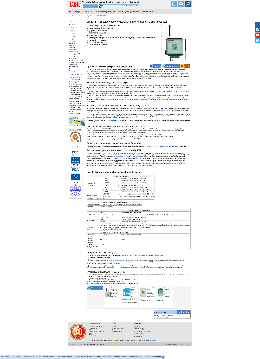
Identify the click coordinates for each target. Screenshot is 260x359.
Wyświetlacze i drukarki (76, 69)
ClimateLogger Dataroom (77, 92)
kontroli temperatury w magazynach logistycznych (128, 156)
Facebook (132, 340)
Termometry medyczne (76, 60)
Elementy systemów (75, 109)
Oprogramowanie (172, 66)
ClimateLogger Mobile (76, 88)
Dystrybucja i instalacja (96, 331)
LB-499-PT (72, 39)
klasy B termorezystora (151, 267)
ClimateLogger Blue (75, 101)
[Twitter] (257, 42)
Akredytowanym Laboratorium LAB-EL (120, 260)
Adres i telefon (93, 330)
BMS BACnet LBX (74, 114)
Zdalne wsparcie (94, 335)
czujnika (160, 255)
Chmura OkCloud (74, 77)
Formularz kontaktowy (96, 326)
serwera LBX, (111, 120)
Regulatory (72, 49)
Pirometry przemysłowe (76, 62)
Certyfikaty (137, 326)
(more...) (73, 26)
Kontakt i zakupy (148, 12)
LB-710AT (72, 38)
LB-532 (72, 29)
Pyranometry (73, 64)
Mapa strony (138, 336)
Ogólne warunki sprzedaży (120, 330)
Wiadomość (181, 8)
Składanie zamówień (118, 328)
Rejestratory (72, 47)
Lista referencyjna (139, 335)
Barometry (72, 45)
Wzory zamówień (117, 331)
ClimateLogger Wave (75, 86)
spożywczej (142, 155)
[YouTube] (257, 36)
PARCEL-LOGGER (74, 107)
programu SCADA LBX (157, 98)
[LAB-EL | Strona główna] (75, 8)
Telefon (174, 8)
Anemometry (73, 58)
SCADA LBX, (138, 136)
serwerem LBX (141, 73)
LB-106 (72, 32)
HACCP (99, 156)
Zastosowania (88, 12)
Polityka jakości (139, 328)
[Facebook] (257, 25)
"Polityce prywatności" (80, 356)
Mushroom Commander (76, 105)
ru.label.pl (109, 340)
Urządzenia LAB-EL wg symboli (144, 330)
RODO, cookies (139, 333)
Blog (147, 340)
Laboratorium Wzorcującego (171, 146)
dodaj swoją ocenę (162, 317)
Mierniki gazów (73, 56)
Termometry (72, 24)
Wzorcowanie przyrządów (105, 12)
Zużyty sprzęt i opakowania (142, 331)
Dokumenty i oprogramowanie (128, 12)
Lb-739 (71, 112)
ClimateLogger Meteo (75, 90)
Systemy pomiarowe (75, 74)
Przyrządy (76, 12)
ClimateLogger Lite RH (76, 97)
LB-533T (72, 35)
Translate (136, 6)
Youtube (140, 340)
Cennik (188, 8)
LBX (110, 42)
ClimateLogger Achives (76, 84)
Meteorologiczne (74, 52)
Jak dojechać (93, 328)
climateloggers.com (97, 340)
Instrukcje (157, 66)
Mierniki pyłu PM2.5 (75, 54)
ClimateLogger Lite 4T (75, 94)
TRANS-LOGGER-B (75, 103)
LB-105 (72, 30)
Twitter (154, 340)
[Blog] (257, 31)
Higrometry (72, 43)
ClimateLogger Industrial (76, 82)
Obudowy (72, 71)
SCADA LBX (165, 110)
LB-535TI (72, 36)
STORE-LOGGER (74, 99)
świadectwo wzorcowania (153, 146)
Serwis (91, 333)
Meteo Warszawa (120, 340)
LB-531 (72, 27)
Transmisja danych (74, 66)
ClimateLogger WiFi (75, 80)
